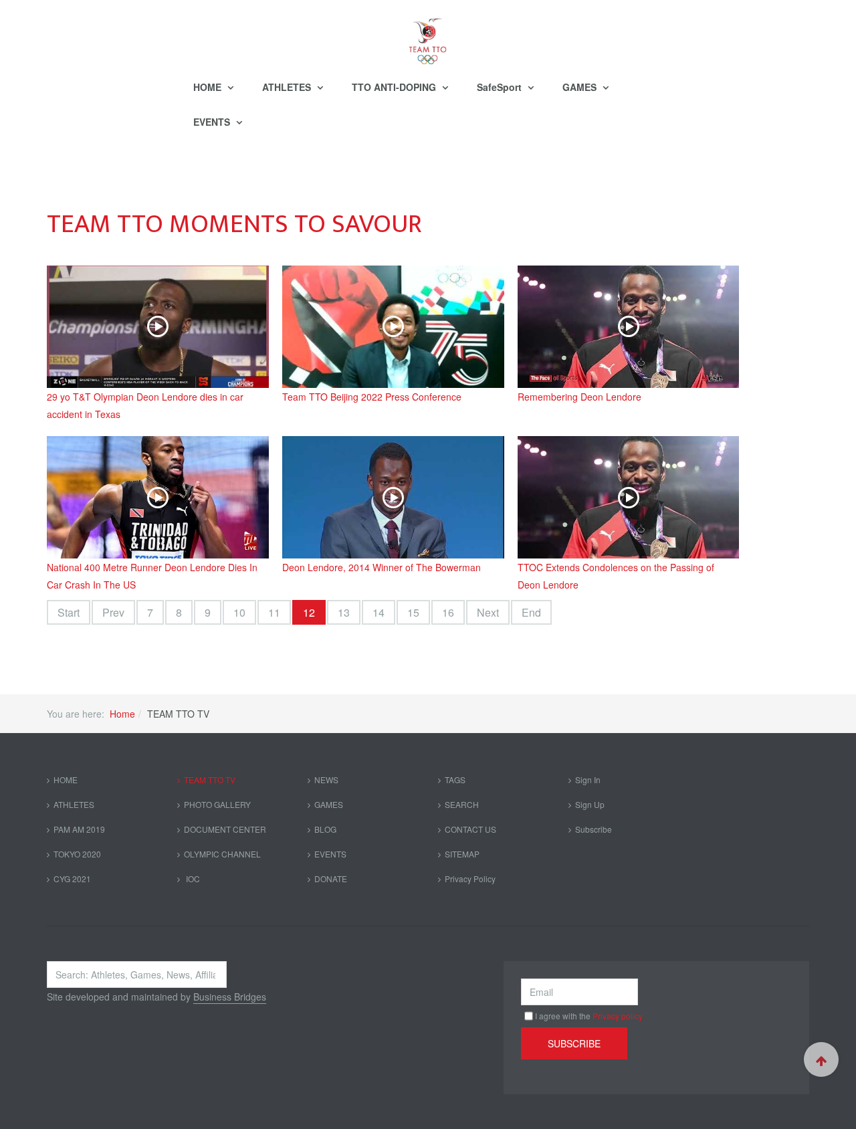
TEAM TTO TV (209, 779)
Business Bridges (229, 996)
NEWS (326, 779)
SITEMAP (462, 853)
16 (448, 612)
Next (488, 612)
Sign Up (590, 804)
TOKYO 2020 (77, 853)
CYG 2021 (72, 878)
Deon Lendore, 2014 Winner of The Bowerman (381, 567)
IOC (192, 878)
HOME (208, 87)
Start (69, 612)
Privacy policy (618, 1015)
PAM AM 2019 (79, 829)
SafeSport (500, 87)
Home (122, 713)
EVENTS (213, 121)
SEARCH (462, 804)
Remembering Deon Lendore (579, 396)
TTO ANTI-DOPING (395, 87)
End (531, 612)
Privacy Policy (470, 878)
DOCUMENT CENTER (225, 829)
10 (239, 612)
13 (344, 612)
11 (274, 612)
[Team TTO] (428, 34)
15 (413, 612)
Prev (113, 612)
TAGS (455, 779)
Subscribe (593, 829)
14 (378, 612)
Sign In (588, 779)
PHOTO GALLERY (217, 804)
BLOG (325, 829)
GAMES (580, 87)
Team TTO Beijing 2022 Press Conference (371, 396)
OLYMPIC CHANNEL (222, 853)
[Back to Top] (821, 1059)
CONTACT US (470, 829)
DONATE (330, 878)
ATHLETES (288, 87)
